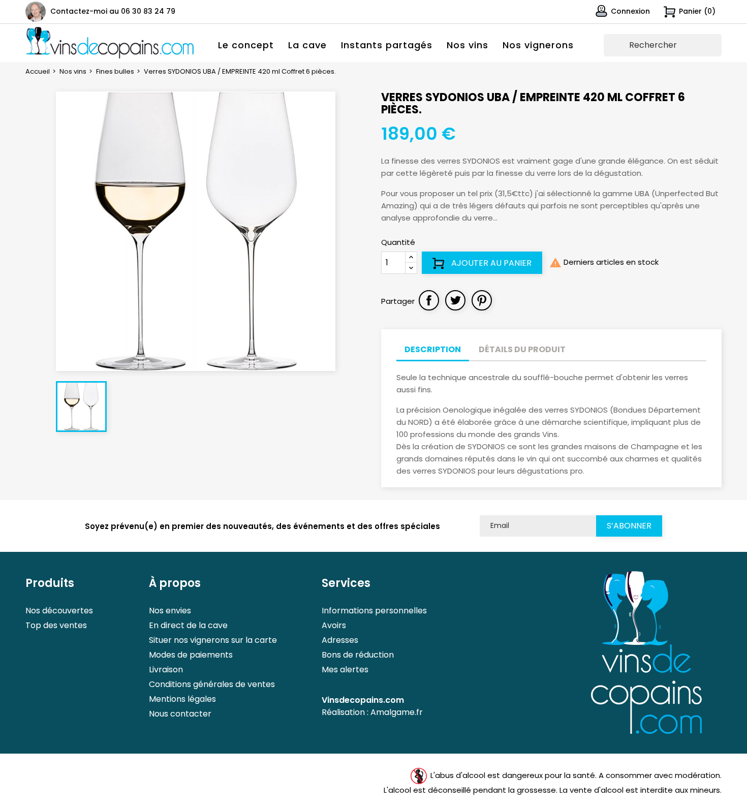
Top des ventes (56, 625)
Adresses (340, 640)
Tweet (455, 300)
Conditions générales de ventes (212, 684)
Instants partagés (386, 45)
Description (432, 349)
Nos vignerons (538, 45)
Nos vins (467, 45)
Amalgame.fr (396, 712)
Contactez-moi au (112, 11)
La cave (307, 45)
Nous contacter (180, 714)
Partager (429, 300)
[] (717, 51)
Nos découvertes (59, 610)
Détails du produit (522, 349)
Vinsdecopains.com (363, 700)
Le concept (246, 45)
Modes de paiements (191, 655)
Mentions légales (182, 699)
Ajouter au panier (490, 263)
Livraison (166, 669)
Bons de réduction (358, 655)
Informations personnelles (374, 610)
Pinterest (482, 300)
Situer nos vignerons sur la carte (213, 640)
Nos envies (170, 610)
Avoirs (334, 625)
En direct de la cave (188, 625)
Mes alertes (345, 669)
